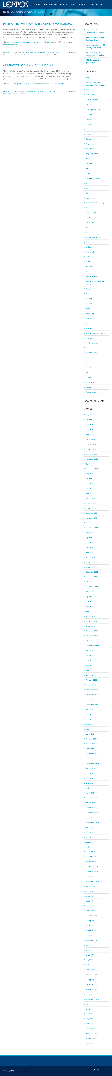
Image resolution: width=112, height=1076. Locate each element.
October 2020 (91, 758)
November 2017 (92, 930)
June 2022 (89, 660)
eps (87, 168)
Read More (71, 52)
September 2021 (92, 704)
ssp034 (88, 362)
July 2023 (89, 596)
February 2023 (91, 621)
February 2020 (91, 798)
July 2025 (89, 478)
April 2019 (89, 847)
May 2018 (89, 901)
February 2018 (91, 916)
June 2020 (89, 778)
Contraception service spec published (28, 65)
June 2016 (89, 1014)
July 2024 (89, 537)
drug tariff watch (92, 154)
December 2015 (92, 1043)
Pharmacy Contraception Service (25, 55)
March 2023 (90, 616)
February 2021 (91, 739)
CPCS (88, 134)
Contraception (31, 52)
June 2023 (89, 601)
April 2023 (89, 611)
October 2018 (91, 876)
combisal (89, 114)
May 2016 (89, 1019)
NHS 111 (89, 242)
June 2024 (89, 542)
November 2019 (92, 812)
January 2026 (91, 449)
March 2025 (90, 498)
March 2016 (90, 1028)
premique (89, 308)
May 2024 (89, 547)
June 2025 (89, 483)
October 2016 (91, 994)
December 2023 (92, 572)
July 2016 (89, 1009)
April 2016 (89, 1024)
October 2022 (91, 641)
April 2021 (89, 729)
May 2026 (89, 429)
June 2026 (89, 424)
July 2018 (89, 891)
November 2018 (92, 871)
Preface (89, 303)
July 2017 (89, 950)
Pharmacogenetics (93, 276)
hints (87, 188)
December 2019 (92, 807)
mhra (88, 227)
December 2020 (92, 749)
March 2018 (90, 911)
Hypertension (41, 52)
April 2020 (89, 788)
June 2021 (89, 719)
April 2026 (89, 434)
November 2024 (92, 518)
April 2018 (89, 906)
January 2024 (91, 567)
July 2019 (89, 832)
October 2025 (91, 464)
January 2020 (91, 803)
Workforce (90, 387)
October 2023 (91, 582)
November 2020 (92, 753)
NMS (87, 257)
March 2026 (90, 439)
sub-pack (89, 367)
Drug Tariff (90, 149)
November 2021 (92, 695)
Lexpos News (50, 52)
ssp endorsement (92, 353)
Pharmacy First (40, 55)
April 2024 (89, 552)
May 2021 (89, 724)
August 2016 (90, 1004)
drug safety (90, 144)
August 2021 (90, 709)
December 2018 (92, 866)
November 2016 (92, 989)
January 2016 (91, 1038)
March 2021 (90, 734)
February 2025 (91, 503)
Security (89, 328)
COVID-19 (89, 124)
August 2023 (90, 591)
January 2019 (91, 861)
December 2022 (92, 631)
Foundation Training (93, 178)
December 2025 (92, 454)
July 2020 (89, 773)
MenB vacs (90, 222)
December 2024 (92, 513)
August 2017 (90, 945)
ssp (87, 348)
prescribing (90, 313)
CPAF (88, 129)
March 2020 (90, 793)
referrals (89, 318)
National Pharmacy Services (96, 237)
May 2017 (89, 960)
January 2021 (91, 744)
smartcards (90, 338)
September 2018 (92, 881)
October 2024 (91, 523)
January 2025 (91, 508)
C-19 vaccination (92, 100)
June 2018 (89, 896)
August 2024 (90, 533)
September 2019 (92, 822)
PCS (47, 91)
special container (92, 343)
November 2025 (92, 459)
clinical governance (93, 109)
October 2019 (91, 817)
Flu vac (88, 173)
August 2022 (90, 650)
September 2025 (92, 469)
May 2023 (89, 606)
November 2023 (92, 577)
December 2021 (92, 690)
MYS (87, 232)
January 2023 (91, 626)
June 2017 (89, 955)
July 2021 (89, 714)
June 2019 (89, 837)
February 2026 (91, 444)
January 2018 (91, 920)
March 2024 (90, 557)
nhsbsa (88, 247)
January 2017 (91, 979)
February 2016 (91, 1033)
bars (87, 77)
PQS (87, 294)
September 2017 (92, 940)
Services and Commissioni (95, 333)
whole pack (90, 382)
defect (88, 139)
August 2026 (90, 415)
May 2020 (89, 783)
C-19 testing (90, 95)
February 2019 (91, 857)
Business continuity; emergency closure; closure (96, 83)
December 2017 (92, 925)
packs (88, 262)
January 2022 (91, 685)
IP (86, 208)
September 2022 (92, 645)
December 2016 (92, 984)
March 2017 (90, 970)
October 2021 (91, 699)
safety (88, 323)
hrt (87, 193)
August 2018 (90, 886)
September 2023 (92, 587)
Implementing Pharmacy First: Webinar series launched (38, 23)
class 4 (88, 104)
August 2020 (90, 768)
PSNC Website (58, 83)
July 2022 (89, 655)
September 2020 (92, 763)
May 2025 (89, 488)
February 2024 (91, 562)
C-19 (87, 90)
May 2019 (89, 842)
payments (89, 266)
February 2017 (91, 974)
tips (87, 372)
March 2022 (90, 675)
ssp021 (88, 357)
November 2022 (92, 636)
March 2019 (90, 852)
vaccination (90, 377)
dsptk (88, 158)
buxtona (7, 52)
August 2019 (90, 827)
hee (87, 183)
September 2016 (92, 999)
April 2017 (89, 965)
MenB (88, 217)
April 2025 (89, 493)
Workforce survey (92, 392)
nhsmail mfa (90, 252)
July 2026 (89, 420)
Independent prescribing (95, 203)
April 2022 (89, 670)
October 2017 (91, 935)
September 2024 (92, 528)
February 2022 (91, 680)
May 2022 (89, 665)
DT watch (89, 163)
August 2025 (90, 474)
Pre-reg (89, 299)
